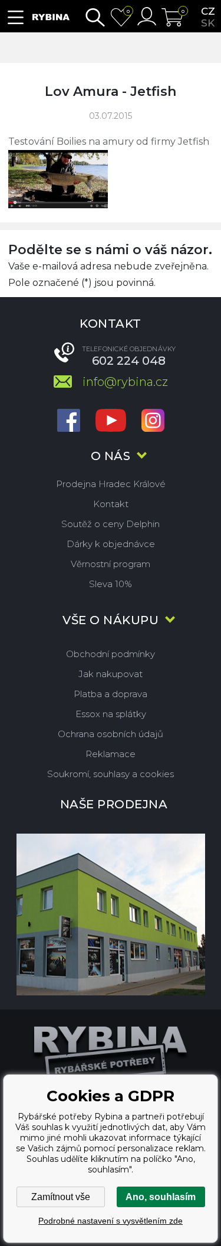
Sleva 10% (110, 583)
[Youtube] (110, 421)
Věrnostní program (110, 563)
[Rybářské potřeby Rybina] (51, 17)
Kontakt (110, 503)
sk (208, 23)
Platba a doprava (110, 693)
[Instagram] (152, 421)
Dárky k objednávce (111, 543)
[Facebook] (68, 421)
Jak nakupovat (110, 673)
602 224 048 (129, 360)
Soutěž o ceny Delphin (110, 523)
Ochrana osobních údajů (110, 733)
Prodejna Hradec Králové (111, 483)
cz (208, 11)
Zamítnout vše (60, 1197)
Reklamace (110, 753)
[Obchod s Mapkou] (110, 915)
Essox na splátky (110, 713)
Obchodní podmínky (110, 653)
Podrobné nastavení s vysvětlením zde (110, 1220)
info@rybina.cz (125, 382)
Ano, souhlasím (161, 1197)
